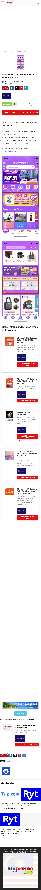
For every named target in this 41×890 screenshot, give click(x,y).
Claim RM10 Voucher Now (27, 437)
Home (3, 51)
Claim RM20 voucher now (27, 364)
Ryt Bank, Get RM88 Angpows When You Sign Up (30, 806)
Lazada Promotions (8, 83)
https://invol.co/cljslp (9, 152)
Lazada (22, 81)
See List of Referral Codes (27, 745)
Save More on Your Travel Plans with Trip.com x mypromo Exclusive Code (9, 806)
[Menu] (2, 3)
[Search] (37, 3)
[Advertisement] (20, 27)
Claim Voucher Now (27, 401)
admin (6, 81)
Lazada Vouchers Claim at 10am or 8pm (20, 113)
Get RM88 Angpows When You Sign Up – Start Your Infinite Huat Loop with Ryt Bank (10, 832)
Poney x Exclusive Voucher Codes (27, 830)
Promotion (16, 81)
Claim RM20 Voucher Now (27, 517)
